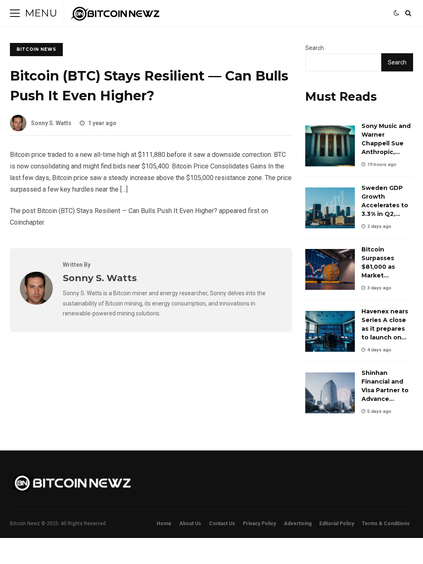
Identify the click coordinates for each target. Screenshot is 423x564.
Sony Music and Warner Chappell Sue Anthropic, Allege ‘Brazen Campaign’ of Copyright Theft (330, 146)
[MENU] (15, 13)
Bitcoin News (36, 49)
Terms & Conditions (386, 523)
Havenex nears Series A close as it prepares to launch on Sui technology (330, 331)
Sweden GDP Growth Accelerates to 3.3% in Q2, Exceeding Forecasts (330, 207)
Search (314, 48)
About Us (190, 523)
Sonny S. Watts (51, 123)
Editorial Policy (336, 523)
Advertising (297, 523)
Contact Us (222, 523)
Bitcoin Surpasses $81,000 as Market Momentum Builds (330, 269)
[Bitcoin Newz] (115, 15)
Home (164, 523)
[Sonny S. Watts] (36, 302)
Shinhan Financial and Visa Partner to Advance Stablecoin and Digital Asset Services (330, 392)
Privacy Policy (259, 523)
